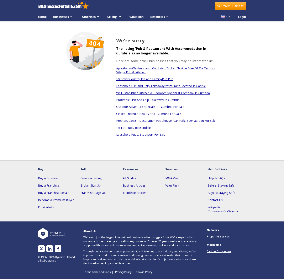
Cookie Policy (144, 272)
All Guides (129, 178)
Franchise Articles (134, 193)
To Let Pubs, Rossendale (133, 128)
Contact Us (215, 200)
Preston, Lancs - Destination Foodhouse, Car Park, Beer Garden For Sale (166, 121)
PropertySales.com (218, 236)
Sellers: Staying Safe (221, 185)
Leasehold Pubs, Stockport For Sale (140, 134)
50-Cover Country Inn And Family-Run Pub (144, 79)
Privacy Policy (123, 272)
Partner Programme (219, 251)
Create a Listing (90, 178)
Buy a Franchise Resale (53, 193)
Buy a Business (48, 178)
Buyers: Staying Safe (221, 193)
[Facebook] (58, 249)
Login (242, 17)
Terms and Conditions (97, 272)
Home (42, 17)
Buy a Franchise (48, 185)
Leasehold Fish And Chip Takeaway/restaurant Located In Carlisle (161, 86)
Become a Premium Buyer (56, 200)
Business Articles (134, 185)
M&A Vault (172, 178)
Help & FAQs (216, 178)
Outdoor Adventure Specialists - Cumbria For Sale (150, 107)
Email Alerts (46, 207)
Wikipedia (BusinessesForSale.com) (225, 209)
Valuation (136, 17)
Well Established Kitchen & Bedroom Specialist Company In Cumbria (163, 93)
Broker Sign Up (90, 185)
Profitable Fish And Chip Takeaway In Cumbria (147, 100)
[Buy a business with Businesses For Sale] (66, 6)
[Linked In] (49, 249)
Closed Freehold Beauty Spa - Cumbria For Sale (148, 114)
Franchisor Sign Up (93, 193)
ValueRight (172, 185)
